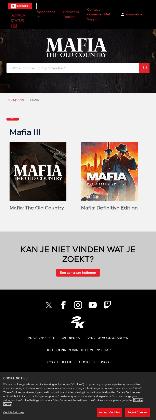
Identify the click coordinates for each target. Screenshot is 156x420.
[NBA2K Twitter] (49, 305)
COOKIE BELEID (60, 362)
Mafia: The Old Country (37, 208)
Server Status (18, 18)
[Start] (20, 6)
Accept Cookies (109, 412)
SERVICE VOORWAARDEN (107, 338)
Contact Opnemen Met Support (98, 14)
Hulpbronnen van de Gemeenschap (78, 350)
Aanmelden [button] (135, 14)
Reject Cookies (137, 412)
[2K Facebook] (63, 305)
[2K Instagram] (78, 305)
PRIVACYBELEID (41, 338)
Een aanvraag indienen (78, 273)
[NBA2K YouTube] (93, 305)
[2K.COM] (78, 322)
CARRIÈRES (70, 338)
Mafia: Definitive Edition (109, 208)
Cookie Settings (94, 362)
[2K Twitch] (107, 305)
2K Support (15, 100)
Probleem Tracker (71, 14)
